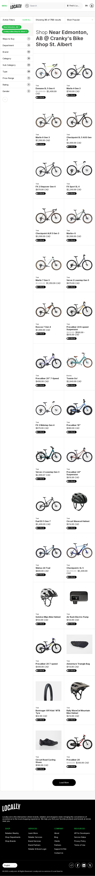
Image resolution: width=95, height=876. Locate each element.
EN (86, 6)
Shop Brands (10, 841)
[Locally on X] (90, 865)
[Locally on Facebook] (77, 865)
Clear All (26, 20)
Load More (64, 783)
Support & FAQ (60, 849)
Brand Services (34, 841)
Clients (57, 841)
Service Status (80, 837)
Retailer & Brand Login (37, 849)
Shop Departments (12, 837)
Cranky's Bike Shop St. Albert (15, 31)
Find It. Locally (75, 6)
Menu (4, 6)
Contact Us (58, 853)
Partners (57, 845)
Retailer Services (35, 837)
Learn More (33, 833)
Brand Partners (34, 845)
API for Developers (82, 833)
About (56, 833)
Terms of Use (79, 845)
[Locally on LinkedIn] (83, 865)
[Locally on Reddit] (71, 865)
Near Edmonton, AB (11, 27)
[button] (16, 39)
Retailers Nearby (12, 833)
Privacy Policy (80, 841)
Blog (56, 837)
